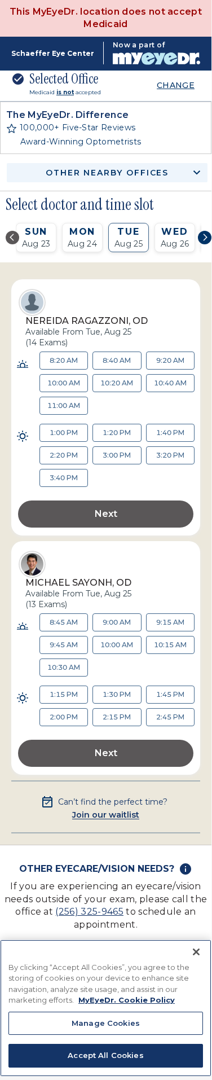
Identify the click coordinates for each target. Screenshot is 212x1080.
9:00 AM (117, 622)
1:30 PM (117, 694)
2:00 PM (64, 717)
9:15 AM (170, 622)
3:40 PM (64, 477)
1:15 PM (64, 694)
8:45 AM (64, 622)
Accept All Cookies (105, 1055)
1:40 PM (170, 432)
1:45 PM (170, 694)
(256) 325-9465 (89, 911)
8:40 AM (117, 360)
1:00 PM (64, 432)
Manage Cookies (106, 1023)
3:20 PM (170, 455)
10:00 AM (63, 383)
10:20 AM (116, 383)
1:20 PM (117, 432)
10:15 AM (170, 644)
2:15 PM (117, 717)
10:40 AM (170, 383)
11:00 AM (63, 405)
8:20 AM (64, 360)
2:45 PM (170, 717)
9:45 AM (64, 644)
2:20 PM (64, 455)
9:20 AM (170, 360)
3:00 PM (117, 455)
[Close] (196, 951)
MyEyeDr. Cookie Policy (126, 999)
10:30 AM (63, 667)
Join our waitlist (105, 815)
